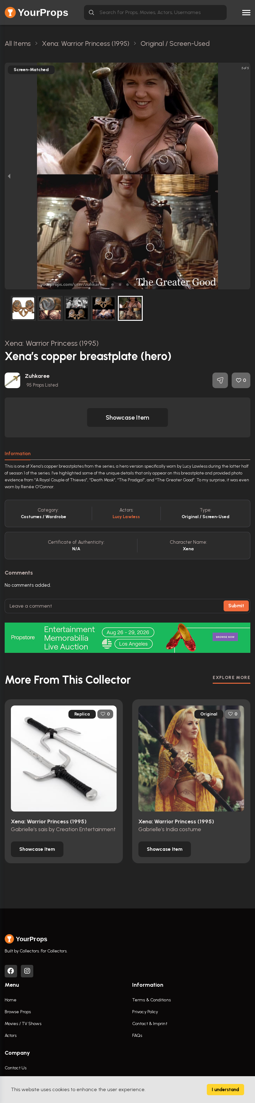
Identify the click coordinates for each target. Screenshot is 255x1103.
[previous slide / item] (9, 176)
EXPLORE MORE (231, 677)
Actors (11, 1035)
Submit (236, 606)
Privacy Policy (145, 1011)
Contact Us (15, 1068)
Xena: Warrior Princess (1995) (52, 343)
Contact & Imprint (149, 1023)
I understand (225, 1089)
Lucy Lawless (126, 516)
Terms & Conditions (151, 1000)
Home (10, 1000)
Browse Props (18, 1011)
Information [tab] (17, 453)
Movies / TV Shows (23, 1023)
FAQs (137, 1035)
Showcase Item (127, 417)
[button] (112, 284)
